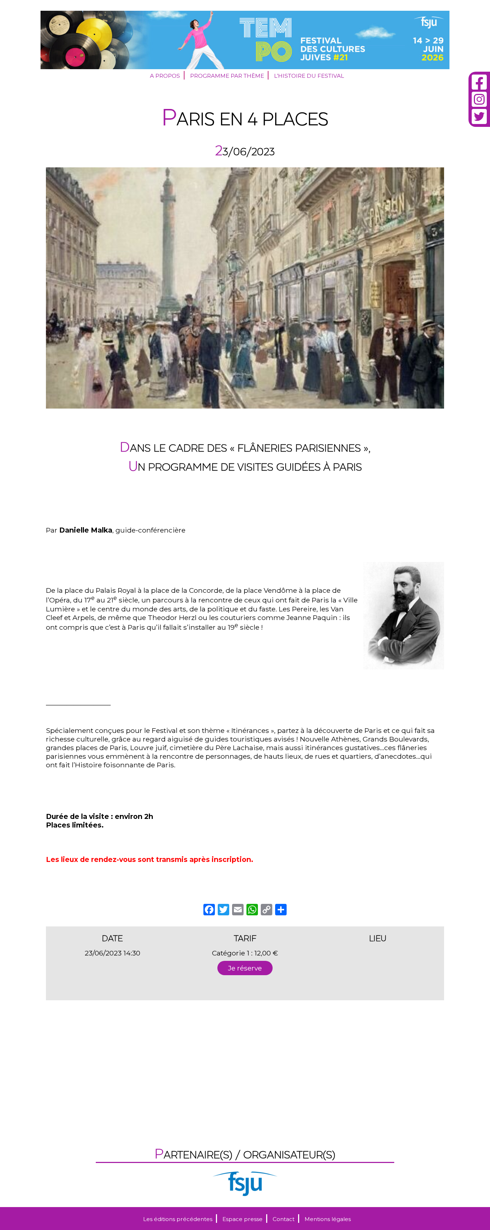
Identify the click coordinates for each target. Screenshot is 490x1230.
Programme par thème (227, 75)
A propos (165, 75)
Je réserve (245, 968)
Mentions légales (328, 1219)
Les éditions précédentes (177, 1219)
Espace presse (242, 1219)
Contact (284, 1219)
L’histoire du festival (309, 75)
